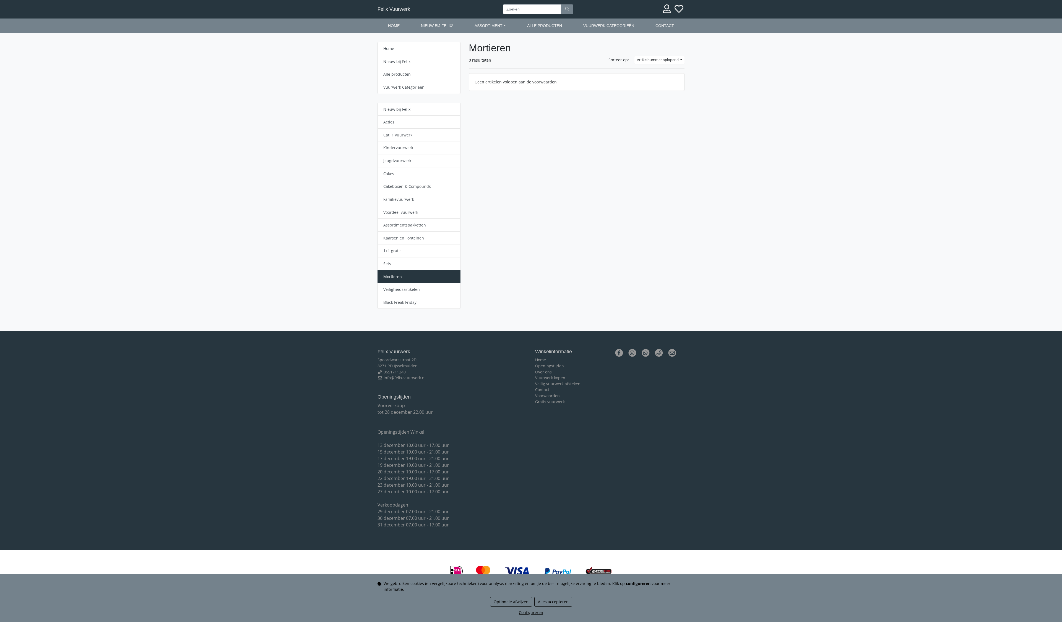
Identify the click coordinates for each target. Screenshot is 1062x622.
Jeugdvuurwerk (397, 160)
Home (394, 25)
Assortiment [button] (489, 25)
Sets (387, 263)
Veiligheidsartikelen (401, 289)
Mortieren (392, 276)
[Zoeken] (567, 9)
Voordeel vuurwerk (400, 212)
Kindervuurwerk (398, 147)
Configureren (531, 612)
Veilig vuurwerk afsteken (558, 383)
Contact (664, 25)
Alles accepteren (553, 601)
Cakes (388, 173)
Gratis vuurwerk (550, 401)
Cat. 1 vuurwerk (397, 135)
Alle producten (544, 25)
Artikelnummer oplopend (658, 59)
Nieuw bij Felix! (437, 25)
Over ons (543, 372)
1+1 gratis (392, 250)
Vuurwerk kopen (550, 377)
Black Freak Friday (400, 302)
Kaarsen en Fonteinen (403, 238)
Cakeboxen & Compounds (407, 186)
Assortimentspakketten (404, 225)
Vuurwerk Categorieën (608, 25)
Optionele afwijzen (511, 601)
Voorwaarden (547, 395)
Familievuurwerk (398, 199)
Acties (388, 122)
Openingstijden (549, 365)
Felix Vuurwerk (394, 9)
